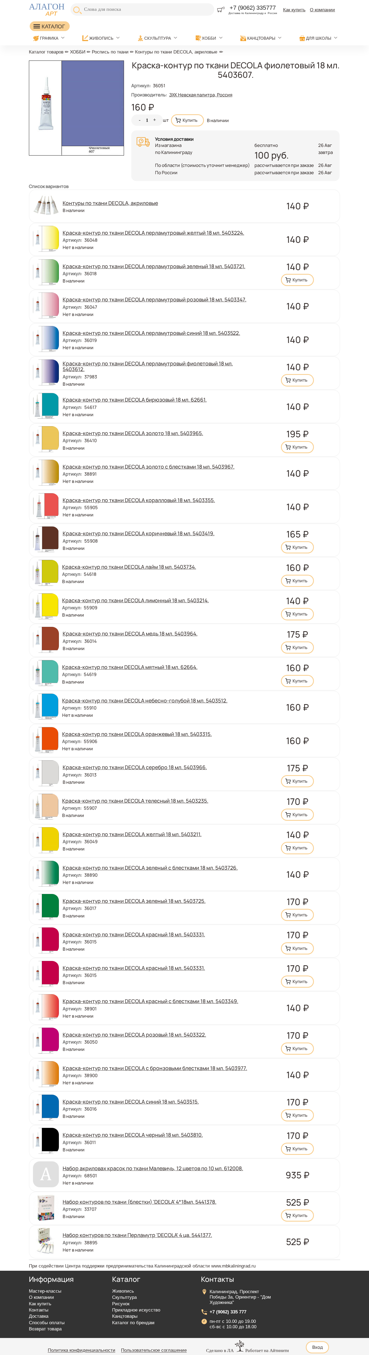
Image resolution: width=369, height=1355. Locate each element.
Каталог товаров (46, 52)
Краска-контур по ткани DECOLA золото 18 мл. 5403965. (133, 433)
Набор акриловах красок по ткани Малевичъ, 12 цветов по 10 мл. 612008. (153, 1168)
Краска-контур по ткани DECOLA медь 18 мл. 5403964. (130, 633)
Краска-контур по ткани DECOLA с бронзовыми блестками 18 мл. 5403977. (155, 1068)
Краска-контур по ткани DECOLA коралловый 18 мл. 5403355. (139, 500)
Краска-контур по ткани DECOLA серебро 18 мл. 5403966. (135, 767)
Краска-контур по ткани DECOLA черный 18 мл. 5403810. (133, 1134)
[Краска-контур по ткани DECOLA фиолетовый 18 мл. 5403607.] (76, 154)
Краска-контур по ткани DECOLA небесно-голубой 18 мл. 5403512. (144, 700)
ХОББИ (209, 38)
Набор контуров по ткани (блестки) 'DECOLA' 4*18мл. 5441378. (139, 1201)
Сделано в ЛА (220, 1350)
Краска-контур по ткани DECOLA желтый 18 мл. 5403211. (132, 834)
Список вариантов (49, 186)
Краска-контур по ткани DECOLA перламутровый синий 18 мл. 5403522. (151, 333)
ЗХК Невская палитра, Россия (200, 95)
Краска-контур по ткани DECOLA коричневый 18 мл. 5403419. (138, 533)
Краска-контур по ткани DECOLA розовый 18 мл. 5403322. (134, 1034)
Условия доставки (174, 139)
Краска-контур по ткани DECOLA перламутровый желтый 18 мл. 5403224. (153, 232)
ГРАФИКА (49, 38)
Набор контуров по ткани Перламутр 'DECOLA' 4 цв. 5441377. (137, 1235)
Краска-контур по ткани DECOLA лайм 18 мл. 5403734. (129, 566)
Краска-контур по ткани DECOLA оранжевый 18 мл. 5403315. (137, 734)
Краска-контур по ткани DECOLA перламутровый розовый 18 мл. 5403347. (154, 299)
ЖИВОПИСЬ (101, 38)
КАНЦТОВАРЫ (261, 38)
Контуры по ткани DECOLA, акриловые (176, 52)
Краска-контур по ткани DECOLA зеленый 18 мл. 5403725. (134, 901)
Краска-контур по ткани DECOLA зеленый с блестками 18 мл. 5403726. (150, 867)
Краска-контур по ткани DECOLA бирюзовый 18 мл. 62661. (135, 399)
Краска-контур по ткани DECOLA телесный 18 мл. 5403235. (135, 800)
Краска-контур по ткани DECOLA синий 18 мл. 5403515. (131, 1101)
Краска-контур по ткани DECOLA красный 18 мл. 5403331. (134, 934)
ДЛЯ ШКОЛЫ (318, 38)
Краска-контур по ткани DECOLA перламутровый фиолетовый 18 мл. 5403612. (148, 366)
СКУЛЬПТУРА (157, 38)
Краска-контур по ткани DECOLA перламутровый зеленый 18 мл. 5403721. (154, 266)
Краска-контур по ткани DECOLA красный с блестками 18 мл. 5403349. (150, 1001)
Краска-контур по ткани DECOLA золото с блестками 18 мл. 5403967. (148, 466)
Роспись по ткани (110, 52)
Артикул (141, 85)
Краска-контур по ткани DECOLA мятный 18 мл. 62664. (129, 667)
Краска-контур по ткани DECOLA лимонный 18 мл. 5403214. (135, 600)
